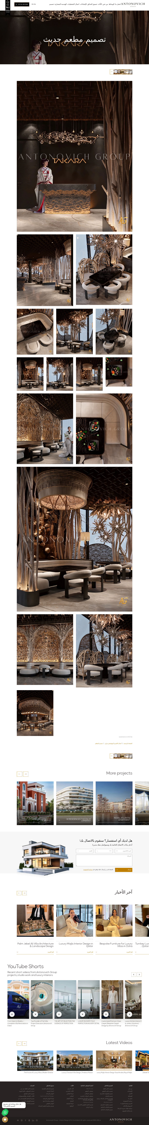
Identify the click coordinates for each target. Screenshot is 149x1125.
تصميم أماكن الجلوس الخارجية (85, 1104)
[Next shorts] (139, 974)
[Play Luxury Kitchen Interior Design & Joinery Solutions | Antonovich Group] (136, 999)
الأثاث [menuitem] (100, 4)
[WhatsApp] (5, 1112)
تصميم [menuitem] (51, 4)
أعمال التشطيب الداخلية (87, 1085)
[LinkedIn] (33, 1120)
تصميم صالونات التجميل (106, 1104)
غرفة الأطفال (69, 1098)
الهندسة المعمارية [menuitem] (61, 4)
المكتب (72, 1096)
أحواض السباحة (50, 1093)
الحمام (72, 1101)
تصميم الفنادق (109, 1096)
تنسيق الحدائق (50, 1085)
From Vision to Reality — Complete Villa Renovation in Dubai (17, 1024)
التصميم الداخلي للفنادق (28, 1103)
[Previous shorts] (133, 974)
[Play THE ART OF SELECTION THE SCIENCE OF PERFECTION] (65, 999)
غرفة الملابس (70, 1093)
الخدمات (32, 1085)
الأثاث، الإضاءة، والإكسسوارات (26, 1096)
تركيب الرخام (89, 1107)
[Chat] (5, 1120)
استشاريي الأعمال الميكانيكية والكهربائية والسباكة (85, 1099)
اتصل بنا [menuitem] (118, 4)
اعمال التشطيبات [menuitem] (73, 4)
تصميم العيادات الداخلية (107, 1109)
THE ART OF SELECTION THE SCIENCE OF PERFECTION (64, 1022)
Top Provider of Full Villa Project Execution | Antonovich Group (41, 1024)
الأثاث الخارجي (69, 1091)
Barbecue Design (88, 1102)
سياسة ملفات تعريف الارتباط (125, 1108)
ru (35, 4)
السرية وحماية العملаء (126, 1103)
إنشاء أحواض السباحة (48, 1098)
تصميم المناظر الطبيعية (48, 1088)
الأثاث (72, 1085)
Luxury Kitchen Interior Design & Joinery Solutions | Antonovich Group (135, 1024)
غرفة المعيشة (69, 1103)
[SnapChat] (29, 1120)
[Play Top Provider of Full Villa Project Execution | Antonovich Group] (42, 999)
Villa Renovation (108, 1102)
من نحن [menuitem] (105, 4)
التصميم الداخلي (108, 1085)
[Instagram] (22, 1120)
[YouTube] (18, 1120)
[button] (19, 774)
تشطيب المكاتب (89, 1093)
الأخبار (130, 1093)
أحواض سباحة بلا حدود (48, 1101)
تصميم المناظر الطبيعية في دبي (26, 1098)
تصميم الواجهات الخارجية (106, 1093)
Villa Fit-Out (89, 1088)
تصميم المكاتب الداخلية (107, 1107)
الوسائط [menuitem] (111, 4)
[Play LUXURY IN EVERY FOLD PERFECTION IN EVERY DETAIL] (89, 999)
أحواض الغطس (50, 1103)
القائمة (130, 1085)
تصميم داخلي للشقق (107, 1091)
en (32, 4)
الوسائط (130, 1096)
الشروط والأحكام (127, 1106)
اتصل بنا (130, 1098)
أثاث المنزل (70, 1088)
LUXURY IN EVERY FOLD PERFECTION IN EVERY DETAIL (88, 1022)
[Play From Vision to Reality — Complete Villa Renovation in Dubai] (18, 999)
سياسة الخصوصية (87, 869)
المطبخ (72, 1106)
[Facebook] (25, 1120)
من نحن (130, 1088)
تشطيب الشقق (89, 1091)
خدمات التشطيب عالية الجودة (26, 1091)
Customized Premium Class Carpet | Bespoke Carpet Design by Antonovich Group (111, 1024)
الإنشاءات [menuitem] (83, 4)
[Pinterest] (37, 1120)
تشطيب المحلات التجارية (86, 1096)
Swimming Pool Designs (47, 1096)
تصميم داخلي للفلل (108, 1088)
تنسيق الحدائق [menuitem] (92, 4)
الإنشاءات (129, 1091)
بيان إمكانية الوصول (127, 1111)
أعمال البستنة (50, 1091)
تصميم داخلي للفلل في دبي (27, 1088)
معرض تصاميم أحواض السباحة (46, 1106)
